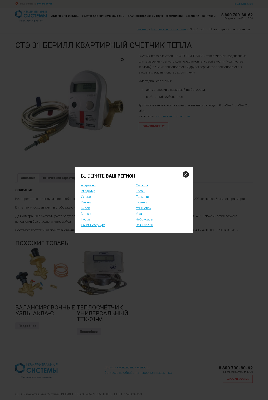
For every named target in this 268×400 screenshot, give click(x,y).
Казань (86, 202)
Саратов (142, 185)
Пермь (85, 219)
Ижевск (86, 197)
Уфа (139, 214)
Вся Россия (144, 225)
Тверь (140, 191)
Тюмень (141, 202)
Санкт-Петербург (93, 225)
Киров (85, 208)
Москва (86, 214)
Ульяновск (143, 208)
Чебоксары (144, 219)
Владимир (88, 191)
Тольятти (142, 197)
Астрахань (88, 185)
